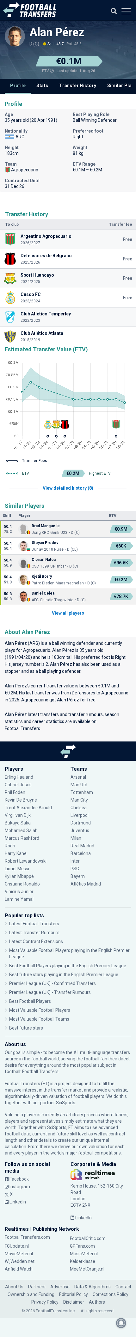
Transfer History (77, 85)
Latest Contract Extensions (36, 941)
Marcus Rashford (22, 838)
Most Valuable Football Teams (39, 1019)
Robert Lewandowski (25, 861)
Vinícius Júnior (19, 891)
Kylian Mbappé (20, 876)
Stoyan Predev (45, 543)
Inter (75, 861)
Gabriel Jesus (18, 784)
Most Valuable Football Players (39, 1010)
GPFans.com (82, 1246)
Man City (79, 800)
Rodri (10, 845)
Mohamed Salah (21, 830)
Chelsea (79, 807)
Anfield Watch (19, 1269)
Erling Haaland (19, 777)
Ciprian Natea (44, 559)
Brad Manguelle (46, 526)
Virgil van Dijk (18, 815)
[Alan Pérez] (15, 36)
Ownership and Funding (31, 1294)
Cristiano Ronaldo (22, 883)
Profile (18, 85)
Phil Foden (15, 792)
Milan (76, 838)
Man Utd (79, 784)
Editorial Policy (73, 1294)
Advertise (60, 1286)
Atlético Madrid (86, 883)
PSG (75, 868)
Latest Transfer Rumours (34, 932)
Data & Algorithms (92, 1286)
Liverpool (80, 815)
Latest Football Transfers (34, 923)
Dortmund (81, 822)
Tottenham (82, 792)
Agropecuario (36, 650)
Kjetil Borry (42, 576)
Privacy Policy (45, 1302)
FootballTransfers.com (27, 1237)
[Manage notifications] (121, 1323)
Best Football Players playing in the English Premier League (67, 965)
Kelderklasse (82, 1261)
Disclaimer (73, 1302)
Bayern (78, 876)
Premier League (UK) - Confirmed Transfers (52, 983)
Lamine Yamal (19, 899)
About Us (14, 1286)
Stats (42, 85)
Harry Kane (16, 853)
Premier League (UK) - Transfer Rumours (50, 992)
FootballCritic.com (88, 1238)
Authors (97, 1302)
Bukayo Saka (18, 822)
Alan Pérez (56, 32)
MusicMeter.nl (84, 1253)
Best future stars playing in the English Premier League (63, 974)
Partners (37, 1286)
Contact (123, 1286)
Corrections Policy (110, 1294)
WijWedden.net (19, 1261)
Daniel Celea (43, 593)
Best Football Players (30, 1001)
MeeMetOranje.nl (87, 1269)
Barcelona (81, 853)
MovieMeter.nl (19, 1253)
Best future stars (26, 1027)
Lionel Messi (17, 868)
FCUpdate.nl (17, 1246)
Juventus (80, 830)
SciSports (65, 1102)
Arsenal (78, 777)
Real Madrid (82, 845)
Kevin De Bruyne (21, 800)
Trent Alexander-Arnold (28, 807)
